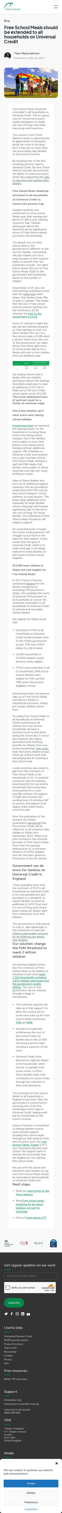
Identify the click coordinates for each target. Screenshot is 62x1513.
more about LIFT (36, 1217)
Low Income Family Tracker (29, 1143)
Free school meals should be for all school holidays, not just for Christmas (30, 1206)
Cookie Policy (31, 1509)
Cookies (8, 1355)
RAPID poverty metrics (16, 1340)
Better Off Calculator (15, 1379)
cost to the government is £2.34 (27, 315)
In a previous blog (22, 425)
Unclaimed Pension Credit (18, 1336)
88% (30, 1022)
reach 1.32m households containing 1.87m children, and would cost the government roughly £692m (30, 981)
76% (18, 1022)
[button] (56, 1463)
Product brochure (13, 1344)
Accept (31, 1483)
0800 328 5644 (12, 1412)
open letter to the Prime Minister (32, 1192)
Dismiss (31, 1493)
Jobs (6, 1363)
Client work (10, 1347)
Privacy (8, 1359)
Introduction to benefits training (21, 1404)
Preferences (31, 1502)
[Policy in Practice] (12, 7)
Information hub (12, 1400)
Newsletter (10, 1351)
